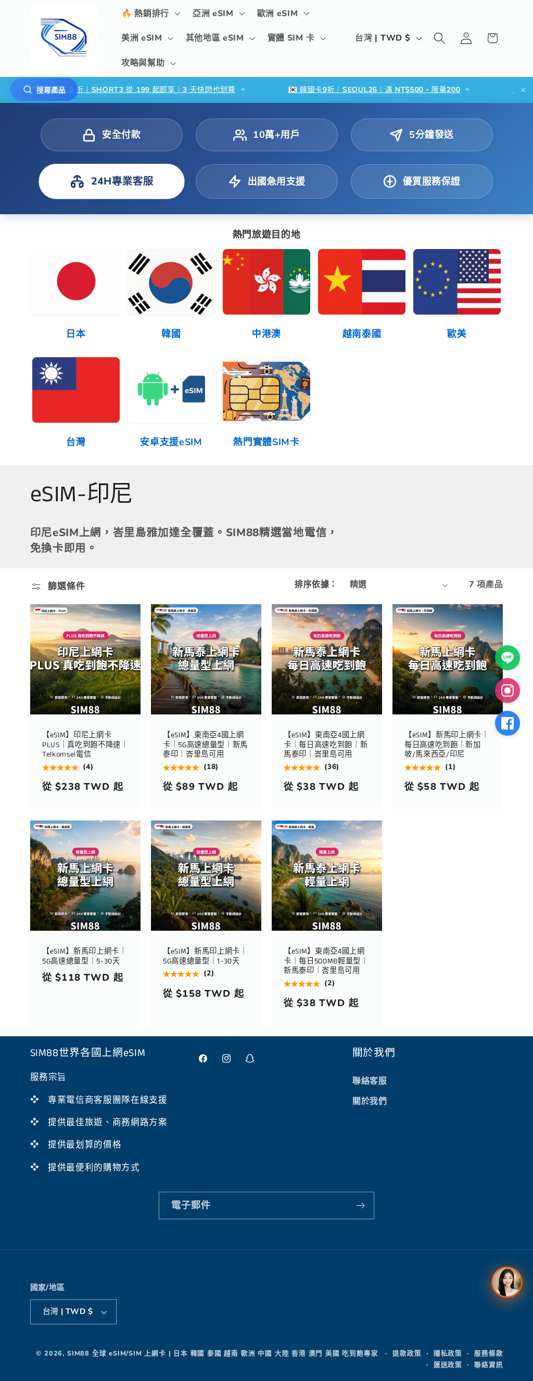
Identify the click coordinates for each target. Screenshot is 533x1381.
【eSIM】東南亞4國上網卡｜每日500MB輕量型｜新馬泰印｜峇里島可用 (326, 961)
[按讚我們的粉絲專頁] (507, 723)
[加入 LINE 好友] (507, 657)
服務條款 (488, 1353)
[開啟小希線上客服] (507, 1282)
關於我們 (369, 1101)
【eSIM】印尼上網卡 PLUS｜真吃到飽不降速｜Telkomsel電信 (85, 745)
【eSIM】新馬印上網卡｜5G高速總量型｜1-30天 (205, 956)
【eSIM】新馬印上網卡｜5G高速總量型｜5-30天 (84, 956)
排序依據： (316, 584)
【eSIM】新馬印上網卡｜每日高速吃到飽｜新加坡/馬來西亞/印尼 (446, 745)
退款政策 (406, 1353)
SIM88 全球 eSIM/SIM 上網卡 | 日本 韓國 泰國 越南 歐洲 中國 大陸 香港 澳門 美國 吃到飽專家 (222, 1353)
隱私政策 (448, 1353)
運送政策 (448, 1364)
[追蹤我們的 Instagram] (507, 690)
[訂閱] (360, 1206)
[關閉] (523, 90)
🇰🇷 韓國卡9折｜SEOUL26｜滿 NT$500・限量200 (329, 90)
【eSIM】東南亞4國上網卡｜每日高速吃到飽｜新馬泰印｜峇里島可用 (325, 745)
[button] (149, 13)
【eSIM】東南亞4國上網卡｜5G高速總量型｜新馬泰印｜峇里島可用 (205, 745)
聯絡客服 (369, 1081)
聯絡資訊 (488, 1364)
